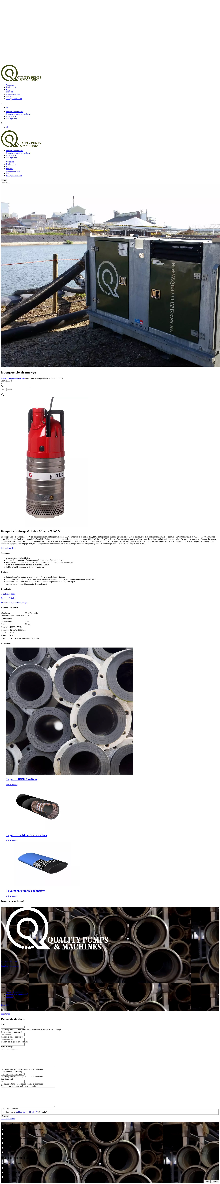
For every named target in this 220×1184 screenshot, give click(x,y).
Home (3, 378)
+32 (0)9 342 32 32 (14, 99)
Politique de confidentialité (17, 994)
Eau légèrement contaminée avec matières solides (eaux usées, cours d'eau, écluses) (37, 1134)
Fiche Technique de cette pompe (14, 602)
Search (3, 381)
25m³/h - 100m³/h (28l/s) (14, 1168)
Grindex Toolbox (8, 594)
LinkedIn (4, 1005)
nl (7, 107)
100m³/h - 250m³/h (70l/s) (14, 1172)
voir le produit (11, 785)
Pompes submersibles (14, 112)
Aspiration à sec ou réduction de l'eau (19, 1152)
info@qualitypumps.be (10, 966)
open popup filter (8, 1118)
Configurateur (11, 118)
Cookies (9, 996)
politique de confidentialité (26, 1112)
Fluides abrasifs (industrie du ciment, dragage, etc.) (24, 1148)
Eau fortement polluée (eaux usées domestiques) (23, 1139)
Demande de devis (8, 548)
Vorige (207, 1182)
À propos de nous (13, 94)
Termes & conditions (14, 992)
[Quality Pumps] (21, 81)
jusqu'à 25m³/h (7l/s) (12, 1163)
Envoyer (5, 1116)
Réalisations (11, 87)
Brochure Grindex (8, 598)
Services (9, 92)
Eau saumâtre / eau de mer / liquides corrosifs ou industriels (28, 1143)
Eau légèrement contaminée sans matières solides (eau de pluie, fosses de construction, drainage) (42, 1129)
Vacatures (10, 85)
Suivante (214, 1182)
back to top (5, 1014)
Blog (8, 89)
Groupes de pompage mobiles (18, 114)
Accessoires (11, 116)
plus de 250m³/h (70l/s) (13, 1177)
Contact (9, 96)
